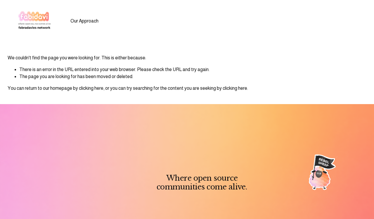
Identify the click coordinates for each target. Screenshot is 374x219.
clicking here (91, 88)
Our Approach (84, 20)
